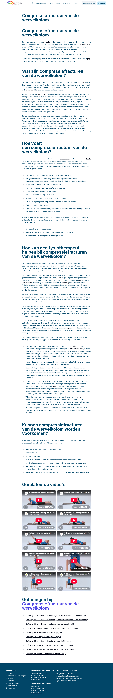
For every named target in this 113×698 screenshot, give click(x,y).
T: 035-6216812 (36, 680)
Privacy (10, 673)
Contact (75, 3)
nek (82, 82)
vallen (78, 287)
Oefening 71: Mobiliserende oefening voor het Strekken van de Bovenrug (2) (57, 615)
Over (50, 3)
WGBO (10, 678)
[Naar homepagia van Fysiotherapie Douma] (14, 3)
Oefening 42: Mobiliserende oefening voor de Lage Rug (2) (50, 649)
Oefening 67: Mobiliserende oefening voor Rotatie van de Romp (52, 628)
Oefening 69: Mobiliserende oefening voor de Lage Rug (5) (50, 624)
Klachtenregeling (13, 683)
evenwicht (78, 397)
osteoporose (85, 44)
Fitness (58, 3)
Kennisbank (67, 3)
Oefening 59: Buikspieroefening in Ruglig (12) (44, 632)
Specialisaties (40, 3)
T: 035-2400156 (36, 693)
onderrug (29, 90)
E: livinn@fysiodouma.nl (39, 690)
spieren (47, 328)
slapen (54, 386)
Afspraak (101, 3)
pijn (88, 59)
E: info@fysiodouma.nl (38, 677)
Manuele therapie (76, 349)
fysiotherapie (77, 346)
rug (33, 85)
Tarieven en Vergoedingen (17, 676)
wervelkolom (48, 42)
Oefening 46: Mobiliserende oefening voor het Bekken (48, 641)
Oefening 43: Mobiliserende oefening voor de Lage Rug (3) (50, 645)
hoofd (84, 118)
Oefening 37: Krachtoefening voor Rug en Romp (46, 654)
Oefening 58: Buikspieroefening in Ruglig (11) (44, 637)
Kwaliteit (11, 681)
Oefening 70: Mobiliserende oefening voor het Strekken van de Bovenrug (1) (57, 620)
